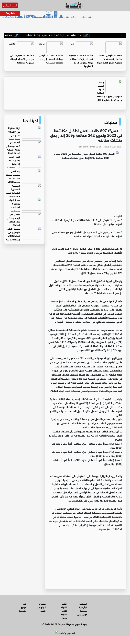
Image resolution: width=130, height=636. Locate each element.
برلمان (64, 618)
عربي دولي (82, 614)
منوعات (22, 610)
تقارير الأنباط (63, 612)
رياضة (43, 610)
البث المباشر (10, 5)
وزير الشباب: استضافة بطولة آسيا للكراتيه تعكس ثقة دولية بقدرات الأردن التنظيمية (81, 54)
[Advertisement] (85, 188)
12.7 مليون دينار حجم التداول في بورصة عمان (62, 35)
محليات (110, 121)
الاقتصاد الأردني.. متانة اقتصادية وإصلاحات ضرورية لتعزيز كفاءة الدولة (109, 58)
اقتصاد (42, 603)
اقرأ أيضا (30, 120)
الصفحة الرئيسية (83, 605)
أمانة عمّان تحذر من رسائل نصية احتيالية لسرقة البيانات (13, 147)
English (10, 13)
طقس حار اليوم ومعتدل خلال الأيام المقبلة (13, 219)
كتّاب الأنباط (63, 605)
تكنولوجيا (42, 607)
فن (24, 603)
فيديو (23, 607)
